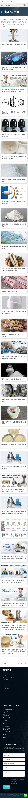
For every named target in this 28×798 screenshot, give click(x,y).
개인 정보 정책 (16, 795)
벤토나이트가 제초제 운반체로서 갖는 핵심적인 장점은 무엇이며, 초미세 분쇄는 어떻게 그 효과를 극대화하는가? (13, 651)
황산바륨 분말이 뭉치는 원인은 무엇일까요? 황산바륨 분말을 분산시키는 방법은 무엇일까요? (13, 558)
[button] (24, 5)
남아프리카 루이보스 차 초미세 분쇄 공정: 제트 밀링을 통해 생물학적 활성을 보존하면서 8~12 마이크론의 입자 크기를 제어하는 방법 (13, 627)
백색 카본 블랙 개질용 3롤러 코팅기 (11, 379)
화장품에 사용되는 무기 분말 (9, 291)
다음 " (25, 663)
